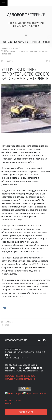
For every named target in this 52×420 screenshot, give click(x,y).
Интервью (35, 41)
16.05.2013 (8, 60)
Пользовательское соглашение (20, 378)
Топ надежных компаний (15, 41)
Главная (4, 48)
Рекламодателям (13, 400)
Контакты (9, 403)
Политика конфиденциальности (20, 375)
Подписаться (26, 412)
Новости (14, 48)
